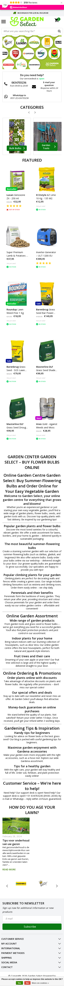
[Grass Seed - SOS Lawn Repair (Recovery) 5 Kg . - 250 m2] (17, 351)
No (27, 983)
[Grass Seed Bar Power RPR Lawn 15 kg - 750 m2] (46, 294)
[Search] (59, 31)
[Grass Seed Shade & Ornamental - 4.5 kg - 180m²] (46, 351)
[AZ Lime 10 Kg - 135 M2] (46, 179)
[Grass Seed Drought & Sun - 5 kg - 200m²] (17, 408)
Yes (19, 983)
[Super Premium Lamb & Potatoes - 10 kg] (17, 236)
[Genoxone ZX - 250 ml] (17, 179)
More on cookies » (40, 983)
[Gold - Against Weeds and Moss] (46, 408)
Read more (9, 869)
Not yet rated (40, 206)
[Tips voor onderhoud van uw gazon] (16, 826)
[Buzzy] (43, 883)
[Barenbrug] (21, 883)
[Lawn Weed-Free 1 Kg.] (17, 294)
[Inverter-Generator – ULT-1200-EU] (46, 236)
